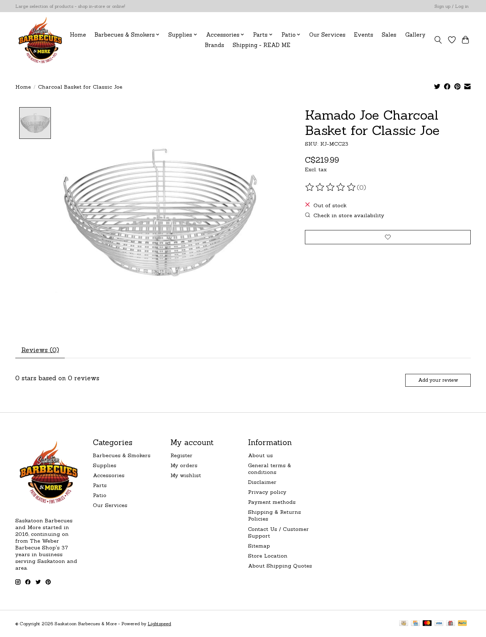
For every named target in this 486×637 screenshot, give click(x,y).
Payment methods (272, 501)
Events (363, 34)
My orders (183, 465)
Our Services (327, 34)
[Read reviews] (331, 187)
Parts (100, 485)
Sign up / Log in (451, 6)
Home (78, 34)
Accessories (109, 475)
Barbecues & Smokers (121, 455)
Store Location (267, 555)
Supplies (104, 465)
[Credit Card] (415, 623)
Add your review (438, 380)
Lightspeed (159, 623)
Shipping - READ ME (261, 45)
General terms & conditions (269, 468)
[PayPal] (462, 623)
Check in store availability (348, 215)
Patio (99, 495)
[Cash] (403, 623)
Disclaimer (262, 482)
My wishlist (185, 475)
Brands (214, 45)
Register (181, 455)
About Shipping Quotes (280, 565)
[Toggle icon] (438, 39)
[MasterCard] (427, 623)
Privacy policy (267, 492)
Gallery (415, 34)
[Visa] (439, 623)
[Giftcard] (450, 623)
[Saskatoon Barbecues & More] (40, 40)
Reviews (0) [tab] (40, 350)
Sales (389, 34)
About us (260, 455)
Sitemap (259, 545)
